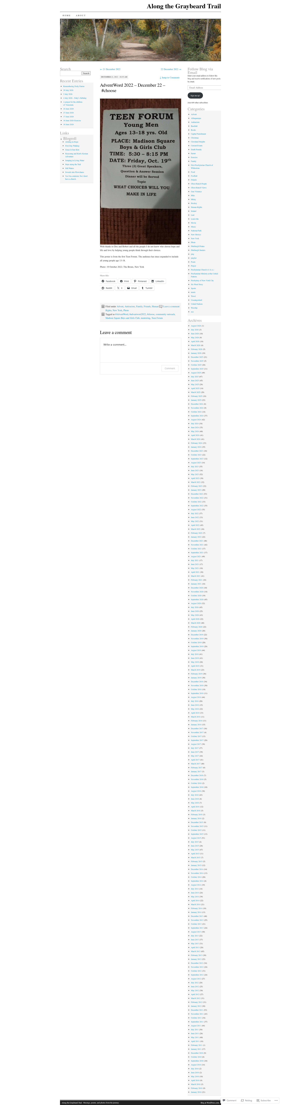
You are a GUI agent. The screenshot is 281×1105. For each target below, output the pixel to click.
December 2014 (197, 869)
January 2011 (196, 1049)
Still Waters (69, 168)
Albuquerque (196, 118)
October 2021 (196, 548)
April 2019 (195, 665)
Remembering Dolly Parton (73, 86)
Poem (193, 261)
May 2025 (195, 384)
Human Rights (196, 207)
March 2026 (195, 345)
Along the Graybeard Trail (184, 6)
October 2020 (196, 595)
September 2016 (197, 787)
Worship (194, 307)
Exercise (194, 157)
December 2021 (197, 540)
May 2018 (195, 709)
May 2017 (195, 755)
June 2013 (195, 939)
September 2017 (197, 740)
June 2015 (195, 845)
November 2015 (197, 826)
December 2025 (197, 357)
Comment (170, 368)
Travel (193, 296)
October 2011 (196, 1017)
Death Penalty (196, 149)
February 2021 (196, 579)
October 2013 (196, 924)
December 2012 (197, 963)
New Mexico (196, 234)
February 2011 (196, 1045)
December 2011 (197, 1010)
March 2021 (195, 576)
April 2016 (195, 806)
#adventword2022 (137, 314)
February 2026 (196, 349)
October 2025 (196, 364)
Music (193, 226)
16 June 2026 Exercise (72, 120)
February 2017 (196, 767)
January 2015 (196, 865)
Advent (120, 306)
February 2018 (196, 720)
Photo (126, 310)
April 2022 (195, 525)
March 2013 (195, 951)
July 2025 (195, 376)
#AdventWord (121, 314)
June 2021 (195, 564)
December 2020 (197, 587)
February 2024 (196, 443)
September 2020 (197, 599)
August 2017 (196, 744)
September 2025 (197, 368)
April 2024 (195, 435)
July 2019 (195, 654)
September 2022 (197, 505)
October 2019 (196, 642)
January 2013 (196, 959)
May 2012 (195, 990)
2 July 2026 (67, 94)
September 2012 (197, 974)
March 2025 (195, 392)
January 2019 (196, 677)
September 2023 (197, 458)
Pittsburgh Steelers (198, 250)
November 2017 (197, 732)
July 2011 (195, 1029)
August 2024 (196, 419)
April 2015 (195, 853)
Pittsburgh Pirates (198, 246)
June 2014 (195, 892)
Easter (193, 153)
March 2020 (195, 622)
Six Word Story (197, 284)
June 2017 (195, 752)
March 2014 (195, 904)
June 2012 (195, 986)
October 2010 (196, 1056)
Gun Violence (196, 191)
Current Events (196, 145)
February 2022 (196, 533)
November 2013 (197, 920)
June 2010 (195, 1072)
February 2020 (196, 626)
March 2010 (195, 1084)
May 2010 (195, 1076)
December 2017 (197, 728)
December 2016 (197, 775)
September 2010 (197, 1060)
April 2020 (195, 619)
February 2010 (196, 1088)
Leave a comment (171, 306)
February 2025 (196, 396)
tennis (193, 292)
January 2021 (196, 583)
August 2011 (196, 1025)
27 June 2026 (68, 112)
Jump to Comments (170, 77)
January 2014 (196, 912)
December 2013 (197, 916)
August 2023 (196, 462)
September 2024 (197, 415)
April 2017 (195, 759)
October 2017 (196, 736)
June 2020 (195, 611)
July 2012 (195, 982)
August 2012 (196, 978)
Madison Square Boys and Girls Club (123, 317)
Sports (193, 288)
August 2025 (196, 372)
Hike (193, 195)
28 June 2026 (68, 108)
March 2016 (195, 810)
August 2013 (196, 931)
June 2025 (195, 380)
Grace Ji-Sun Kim (72, 149)
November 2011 (197, 1013)
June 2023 (195, 470)
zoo (192, 311)
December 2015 (197, 822)
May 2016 (195, 802)
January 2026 (196, 353)
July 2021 (195, 560)
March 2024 (195, 439)
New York (117, 310)
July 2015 (195, 841)
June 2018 (195, 705)
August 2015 (196, 838)
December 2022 (197, 493)
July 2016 (195, 795)
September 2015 (197, 834)
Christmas (195, 137)
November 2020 (197, 591)
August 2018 (196, 697)
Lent (192, 215)
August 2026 (196, 325)
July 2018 (195, 701)
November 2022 (197, 497)
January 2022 (196, 536)
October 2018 (196, 689)
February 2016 (196, 814)
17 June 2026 (68, 116)
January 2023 (196, 490)
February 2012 (196, 1002)
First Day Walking (72, 145)
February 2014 (196, 908)
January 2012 (196, 1006)
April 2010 (195, 1080)
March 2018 (195, 716)
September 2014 (197, 881)
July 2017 (195, 748)
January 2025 (196, 400)
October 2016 (196, 783)
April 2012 (195, 994)
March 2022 (195, 529)
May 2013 (195, 943)
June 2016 (195, 798)
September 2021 (197, 552)
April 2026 (195, 341)
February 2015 (196, 861)
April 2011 (195, 1041)
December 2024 (197, 404)
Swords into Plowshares (74, 172)
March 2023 (195, 482)
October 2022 (196, 501)
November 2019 (197, 638)
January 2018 (196, 724)
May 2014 (195, 896)
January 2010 (196, 1092)
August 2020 (196, 603)
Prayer (193, 265)
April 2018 (195, 712)
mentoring (145, 317)
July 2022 (195, 513)
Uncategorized (196, 300)
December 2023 (197, 450)
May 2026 (195, 337)
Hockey (194, 203)
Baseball (194, 126)
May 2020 (195, 615)
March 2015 (195, 857)
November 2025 (197, 361)
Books (193, 130)
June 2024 (195, 427)
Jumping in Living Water (74, 160)
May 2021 (195, 568)
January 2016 (196, 818)
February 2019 (196, 673)
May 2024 (195, 431)
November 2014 (197, 873)
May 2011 (195, 1037)
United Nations (197, 304)
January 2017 (196, 771)
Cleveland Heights (198, 141)
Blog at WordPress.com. (210, 1102)
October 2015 (196, 830)
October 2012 (196, 970)
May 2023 (195, 474)
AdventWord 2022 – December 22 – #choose (132, 87)
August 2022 (196, 509)
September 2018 (197, 693)
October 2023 (196, 454)
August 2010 (196, 1064)
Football (194, 175)
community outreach (165, 314)
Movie (193, 222)
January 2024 (196, 447)
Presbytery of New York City (202, 280)
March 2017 (195, 763)
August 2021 (196, 556)
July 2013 (195, 935)
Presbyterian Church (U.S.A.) (202, 269)
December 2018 (197, 681)
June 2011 (195, 1033)
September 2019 (197, 646)
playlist (193, 258)
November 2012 (197, 967)
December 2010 (197, 1053)
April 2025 (195, 388)
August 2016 (196, 791)
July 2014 (195, 888)
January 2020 (196, 630)
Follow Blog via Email (200, 70)
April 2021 (195, 572)
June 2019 (195, 658)
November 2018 (197, 685)
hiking (193, 199)
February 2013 (196, 955)
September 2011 (197, 1021)
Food (193, 172)
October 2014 (196, 877)
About (81, 15)
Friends (147, 306)
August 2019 (196, 650)
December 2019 (197, 634)
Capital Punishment (198, 133)
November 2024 (197, 407)
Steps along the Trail (73, 164)
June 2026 (195, 333)
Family (139, 306)
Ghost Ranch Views (199, 187)
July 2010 (195, 1068)
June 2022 (195, 517)
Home (67, 15)
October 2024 (196, 411)
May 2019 (195, 662)
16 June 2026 (68, 124)
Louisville (195, 218)
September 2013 (197, 927)
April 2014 (195, 900)
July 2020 (195, 607)
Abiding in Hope (71, 141)
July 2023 (195, 466)
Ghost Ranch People (199, 183)
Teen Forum (157, 317)
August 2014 (196, 884)
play (192, 254)
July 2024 (195, 423)
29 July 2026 (68, 90)
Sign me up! (195, 95)
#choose (150, 314)
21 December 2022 (110, 69)
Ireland (193, 211)
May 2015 (195, 849)
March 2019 (195, 669)
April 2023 (195, 478)
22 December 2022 (171, 69)
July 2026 (195, 329)
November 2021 (197, 544)
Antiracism (130, 306)
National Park (196, 230)
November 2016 (197, 779)
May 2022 (195, 521)
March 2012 (195, 998)
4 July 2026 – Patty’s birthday (75, 98)
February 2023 (196, 486)
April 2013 (195, 947)
